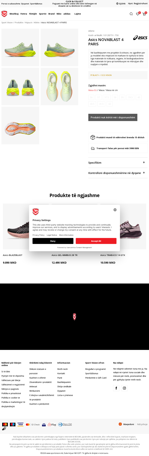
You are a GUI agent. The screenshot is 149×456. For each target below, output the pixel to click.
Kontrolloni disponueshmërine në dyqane (114, 173)
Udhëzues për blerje (10, 380)
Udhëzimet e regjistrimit (13, 384)
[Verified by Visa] (44, 424)
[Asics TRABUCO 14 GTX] (123, 226)
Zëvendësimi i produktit (40, 382)
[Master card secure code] (32, 424)
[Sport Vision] (4, 13)
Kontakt (61, 373)
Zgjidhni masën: (97, 85)
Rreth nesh (62, 369)
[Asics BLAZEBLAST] (26, 226)
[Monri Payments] (52, 424)
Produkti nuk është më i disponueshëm (113, 117)
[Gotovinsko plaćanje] (4, 428)
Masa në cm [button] (112, 90)
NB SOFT (77, 453)
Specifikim (94, 162)
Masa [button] (101, 90)
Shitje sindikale (64, 386)
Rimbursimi (34, 390)
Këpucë (28, 22)
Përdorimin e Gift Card (95, 377)
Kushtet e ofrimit (37, 377)
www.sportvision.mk (54, 453)
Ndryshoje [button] (142, 424)
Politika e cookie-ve (10, 397)
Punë (59, 377)
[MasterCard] (5, 424)
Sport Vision (7, 22)
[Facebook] (116, 388)
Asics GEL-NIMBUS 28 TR (64, 255)
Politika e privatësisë (11, 393)
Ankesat (33, 386)
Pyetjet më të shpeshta (12, 375)
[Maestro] (13, 424)
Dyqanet (61, 390)
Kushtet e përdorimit (39, 404)
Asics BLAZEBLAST (12, 255)
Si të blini (5, 371)
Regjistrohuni (141, 3)
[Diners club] (65, 424)
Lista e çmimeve (74, 4)
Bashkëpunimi (64, 382)
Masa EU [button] (92, 90)
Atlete (36, 22)
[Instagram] (124, 388)
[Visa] (20, 424)
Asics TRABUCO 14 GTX (112, 255)
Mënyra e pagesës (10, 389)
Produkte (19, 22)
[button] (19, 14)
